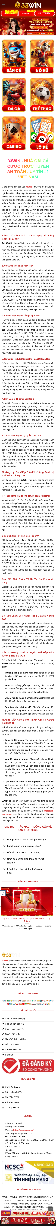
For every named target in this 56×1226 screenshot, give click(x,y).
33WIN (5, 961)
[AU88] (28, 1213)
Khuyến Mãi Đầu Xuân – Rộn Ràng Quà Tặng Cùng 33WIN (26, 920)
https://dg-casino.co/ (23, 1130)
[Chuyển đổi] (4, 840)
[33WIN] (28, 4)
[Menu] (3, 4)
